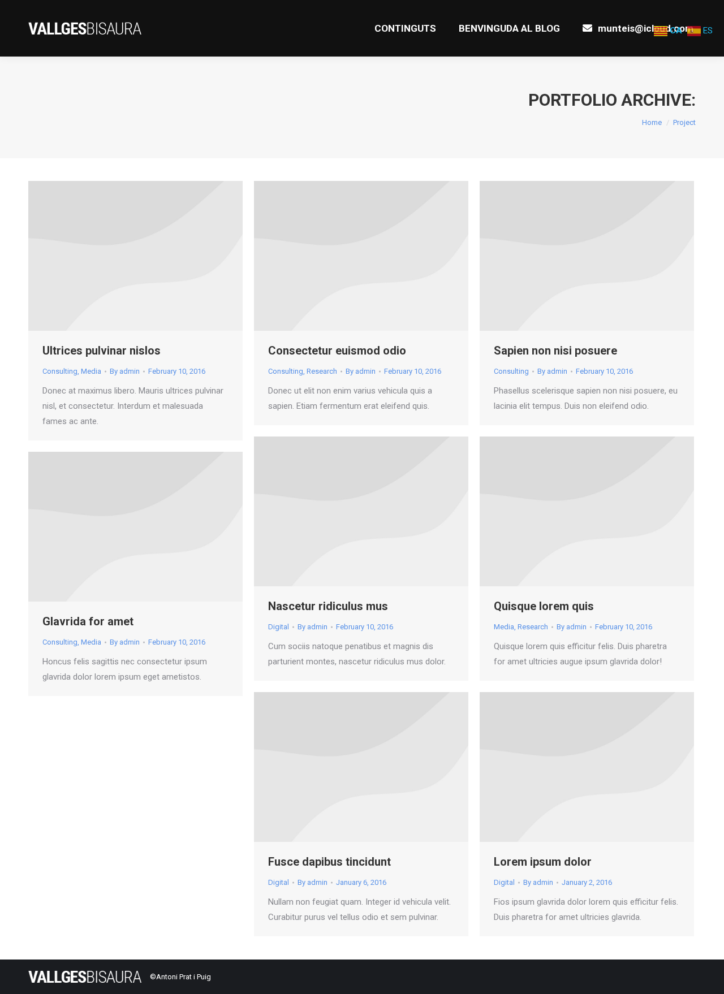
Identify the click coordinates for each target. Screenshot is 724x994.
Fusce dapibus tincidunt (329, 861)
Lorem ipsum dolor (543, 861)
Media (91, 371)
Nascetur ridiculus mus (328, 606)
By (125, 371)
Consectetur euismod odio (337, 350)
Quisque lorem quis (544, 606)
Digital (278, 627)
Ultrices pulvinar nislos (101, 350)
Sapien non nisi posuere (555, 350)
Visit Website (120, 256)
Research (322, 371)
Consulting (59, 371)
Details (151, 256)
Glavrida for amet (87, 621)
